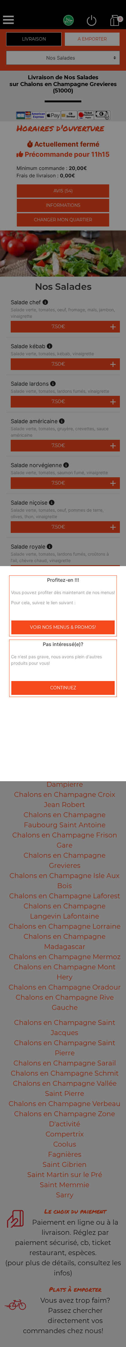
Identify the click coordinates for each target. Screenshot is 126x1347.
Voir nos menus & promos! (63, 627)
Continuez (63, 688)
